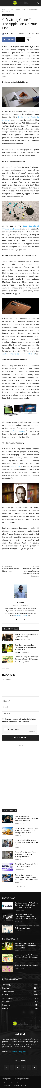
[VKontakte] (34, 1067)
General (11, 15)
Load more (19, 887)
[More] (28, 39)
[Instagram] (20, 619)
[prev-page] (3, 667)
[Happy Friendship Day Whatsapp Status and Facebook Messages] (7, 659)
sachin (17, 639)
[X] (24, 619)
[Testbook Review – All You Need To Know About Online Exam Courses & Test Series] (7, 905)
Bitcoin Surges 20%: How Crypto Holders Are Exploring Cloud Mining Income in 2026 (26, 830)
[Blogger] (6, 1067)
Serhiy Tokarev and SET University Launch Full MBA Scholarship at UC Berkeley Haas (26, 917)
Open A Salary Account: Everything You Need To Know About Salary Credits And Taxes (26, 877)
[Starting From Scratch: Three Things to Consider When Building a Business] (7, 855)
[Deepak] (3, 34)
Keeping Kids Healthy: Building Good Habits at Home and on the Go (26, 842)
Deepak (9, 34)
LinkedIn (24, 615)
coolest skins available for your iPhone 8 (18, 354)
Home (4, 10)
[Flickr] (17, 1067)
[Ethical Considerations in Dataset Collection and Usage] (7, 928)
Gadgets (10, 10)
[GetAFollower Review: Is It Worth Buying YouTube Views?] (7, 867)
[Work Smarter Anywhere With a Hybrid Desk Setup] (7, 637)
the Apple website (17, 431)
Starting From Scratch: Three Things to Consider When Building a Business (25, 854)
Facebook (18, 615)
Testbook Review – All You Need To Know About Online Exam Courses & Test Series (26, 905)
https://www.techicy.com (20, 605)
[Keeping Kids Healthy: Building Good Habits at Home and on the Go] (7, 843)
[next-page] (7, 667)
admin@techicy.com (18, 1051)
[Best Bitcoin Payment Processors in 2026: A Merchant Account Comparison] (7, 819)
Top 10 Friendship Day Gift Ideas (26, 965)
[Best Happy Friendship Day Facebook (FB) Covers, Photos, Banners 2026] (7, 648)
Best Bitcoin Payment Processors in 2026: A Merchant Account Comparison (26, 818)
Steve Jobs (15, 466)
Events (5, 652)
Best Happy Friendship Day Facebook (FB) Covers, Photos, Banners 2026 (26, 647)
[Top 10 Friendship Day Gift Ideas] (7, 968)
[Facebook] (16, 619)
